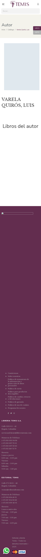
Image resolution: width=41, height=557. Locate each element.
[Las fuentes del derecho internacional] (20, 160)
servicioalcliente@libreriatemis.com (16, 433)
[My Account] (38, 4)
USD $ (36, 28)
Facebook (8, 413)
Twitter (11, 413)
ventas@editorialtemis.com (13, 490)
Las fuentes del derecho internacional (20, 194)
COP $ (36, 32)
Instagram (14, 413)
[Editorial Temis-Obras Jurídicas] (19, 4)
